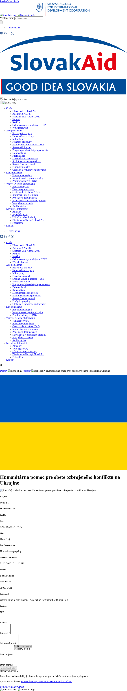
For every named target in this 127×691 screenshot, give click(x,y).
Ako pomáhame (14, 130)
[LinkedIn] (5, 33)
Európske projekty (21, 167)
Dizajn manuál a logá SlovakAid (28, 220)
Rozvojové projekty (22, 133)
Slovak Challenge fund (23, 164)
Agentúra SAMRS (21, 113)
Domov (3, 370)
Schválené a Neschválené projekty (29, 200)
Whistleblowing (20, 127)
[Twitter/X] (12, 33)
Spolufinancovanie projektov (26, 161)
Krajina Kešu (18, 155)
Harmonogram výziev (23, 189)
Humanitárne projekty (23, 136)
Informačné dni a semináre (25, 195)
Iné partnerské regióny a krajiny (27, 178)
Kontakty (12, 686)
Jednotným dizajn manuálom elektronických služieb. (46, 681)
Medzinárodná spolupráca (25, 158)
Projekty (27, 370)
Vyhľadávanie (7, 18)
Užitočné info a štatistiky (24, 217)
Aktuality (17, 211)
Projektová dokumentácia (24, 197)
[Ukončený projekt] (23, 649)
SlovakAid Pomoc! (21, 147)
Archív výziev (19, 206)
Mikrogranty (18, 139)
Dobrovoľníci (19, 153)
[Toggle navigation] (1, 97)
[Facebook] (9, 33)
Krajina (3, 622)
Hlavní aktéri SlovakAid (24, 111)
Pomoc (3, 686)
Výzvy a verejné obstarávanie (20, 183)
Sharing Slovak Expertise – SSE (28, 144)
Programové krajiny (22, 175)
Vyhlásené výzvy (20, 186)
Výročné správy (20, 214)
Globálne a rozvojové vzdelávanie (29, 169)
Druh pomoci (6, 665)
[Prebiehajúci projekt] (23, 646)
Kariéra (16, 122)
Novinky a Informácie (17, 209)
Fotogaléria (17, 223)
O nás (9, 108)
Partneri (16, 119)
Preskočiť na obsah (9, 1)
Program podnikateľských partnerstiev (31, 150)
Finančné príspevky (22, 141)
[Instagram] (2, 33)
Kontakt (10, 225)
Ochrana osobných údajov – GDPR (29, 125)
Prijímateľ (5, 633)
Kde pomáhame (14, 172)
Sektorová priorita (9, 643)
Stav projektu (6, 654)
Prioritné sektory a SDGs (24, 181)
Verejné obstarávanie (22, 203)
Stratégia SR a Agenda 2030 (26, 116)
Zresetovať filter (8, 668)
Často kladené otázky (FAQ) (26, 192)
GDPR (20, 686)
